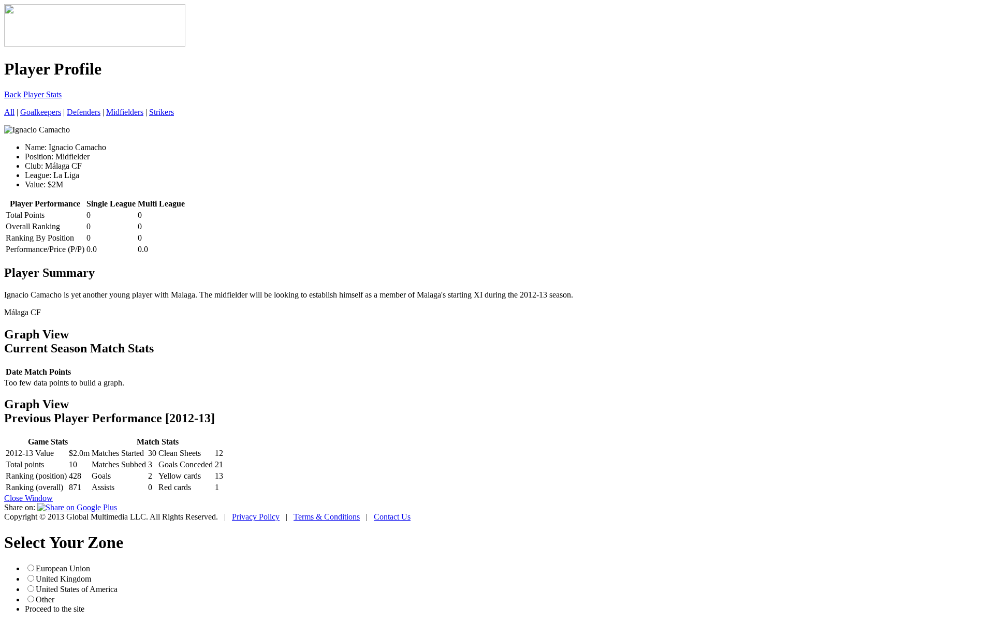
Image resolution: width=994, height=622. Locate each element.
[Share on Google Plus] (77, 507)
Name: (36, 147)
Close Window (28, 498)
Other (45, 599)
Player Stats (42, 94)
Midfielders (124, 112)
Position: (39, 156)
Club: (34, 165)
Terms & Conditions (327, 516)
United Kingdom (63, 578)
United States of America (77, 589)
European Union (63, 568)
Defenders (83, 112)
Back (12, 94)
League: (38, 175)
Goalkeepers (40, 112)
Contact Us (392, 516)
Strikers (161, 112)
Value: (35, 184)
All (9, 112)
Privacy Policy (256, 516)
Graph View (36, 334)
